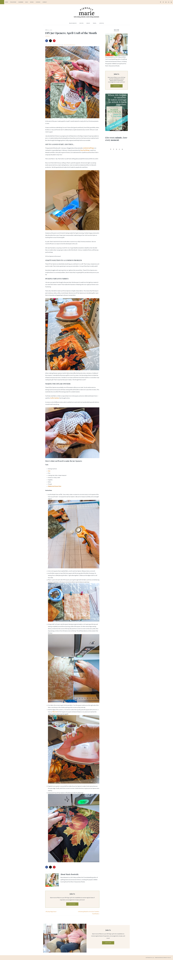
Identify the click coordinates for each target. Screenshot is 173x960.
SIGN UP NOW (116, 85)
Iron (49, 471)
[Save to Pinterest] (54, 40)
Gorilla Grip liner (54, 398)
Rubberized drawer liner (54, 486)
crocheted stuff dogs (88, 148)
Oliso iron (54, 711)
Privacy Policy (167, 957)
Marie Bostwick (159, 957)
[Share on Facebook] (46, 40)
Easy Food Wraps (84, 150)
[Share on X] (50, 40)
